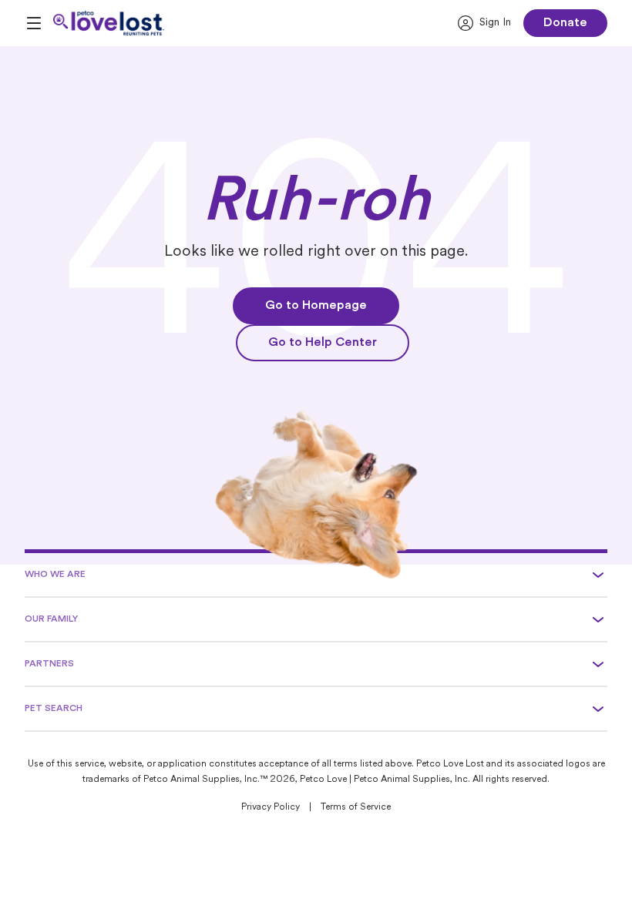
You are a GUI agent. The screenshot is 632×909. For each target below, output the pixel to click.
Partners (49, 664)
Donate (565, 23)
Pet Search (53, 708)
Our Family (51, 619)
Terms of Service (356, 807)
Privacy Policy (270, 807)
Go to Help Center (322, 343)
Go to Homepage (316, 306)
